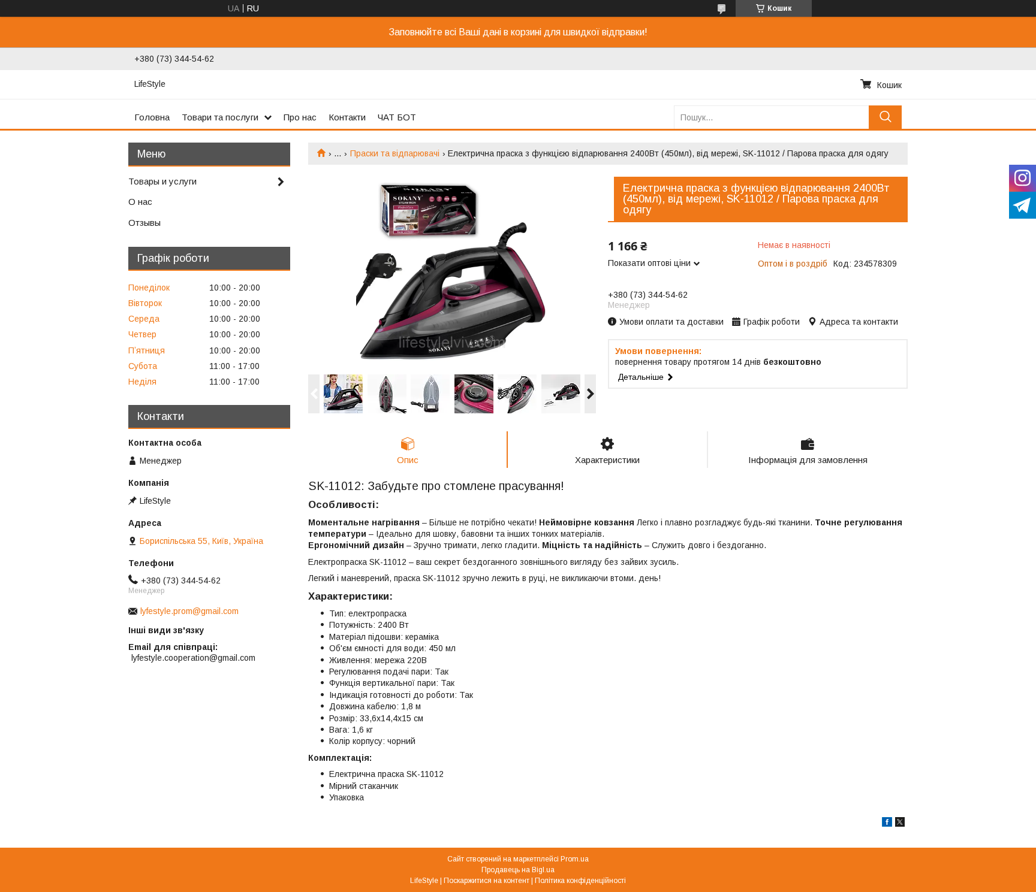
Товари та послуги (220, 117)
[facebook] (887, 823)
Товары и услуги (162, 181)
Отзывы (144, 222)
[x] (900, 823)
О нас (140, 201)
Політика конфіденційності (580, 880)
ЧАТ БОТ (397, 117)
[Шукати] (885, 117)
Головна (152, 117)
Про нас (300, 117)
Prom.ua (575, 859)
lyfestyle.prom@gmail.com (189, 611)
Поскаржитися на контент (486, 880)
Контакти (347, 117)
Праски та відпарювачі (394, 153)
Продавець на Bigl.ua (518, 870)
